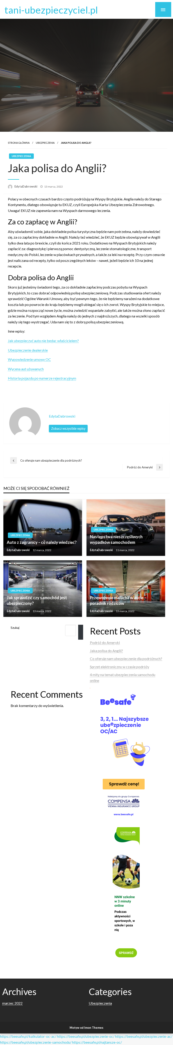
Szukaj (15, 627)
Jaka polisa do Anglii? (106, 650)
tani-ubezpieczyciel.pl (51, 10)
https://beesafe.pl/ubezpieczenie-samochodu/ (35, 1042)
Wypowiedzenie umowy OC (29, 359)
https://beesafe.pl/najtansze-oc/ (97, 1042)
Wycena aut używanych (26, 369)
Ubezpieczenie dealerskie (28, 350)
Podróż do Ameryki (105, 642)
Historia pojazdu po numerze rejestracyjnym (42, 378)
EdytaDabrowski (26, 186)
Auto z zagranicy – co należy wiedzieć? (42, 542)
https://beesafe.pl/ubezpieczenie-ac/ (143, 1036)
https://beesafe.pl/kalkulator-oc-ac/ (28, 1036)
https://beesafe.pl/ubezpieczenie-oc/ (85, 1036)
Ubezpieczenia (45, 142)
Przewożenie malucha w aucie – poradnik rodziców (118, 600)
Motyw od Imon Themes (86, 1027)
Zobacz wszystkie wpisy (68, 428)
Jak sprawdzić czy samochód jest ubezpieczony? (37, 600)
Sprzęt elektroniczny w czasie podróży (119, 667)
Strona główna (19, 142)
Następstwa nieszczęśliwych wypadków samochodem (116, 539)
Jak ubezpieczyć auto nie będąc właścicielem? (43, 340)
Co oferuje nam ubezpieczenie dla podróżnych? (126, 658)
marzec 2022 (12, 1003)
